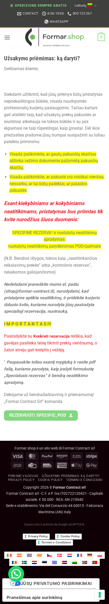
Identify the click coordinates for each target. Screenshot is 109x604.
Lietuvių (80, 5)
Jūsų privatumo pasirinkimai (56, 583)
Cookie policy (50, 480)
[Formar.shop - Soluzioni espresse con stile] (54, 37)
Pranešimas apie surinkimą (34, 597)
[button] (7, 37)
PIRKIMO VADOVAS (23, 476)
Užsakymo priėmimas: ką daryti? (70, 476)
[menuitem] (9, 555)
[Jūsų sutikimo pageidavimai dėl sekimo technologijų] (100, 595)
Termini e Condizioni (56, 542)
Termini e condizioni (84, 480)
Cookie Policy (70, 536)
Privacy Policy (21, 480)
